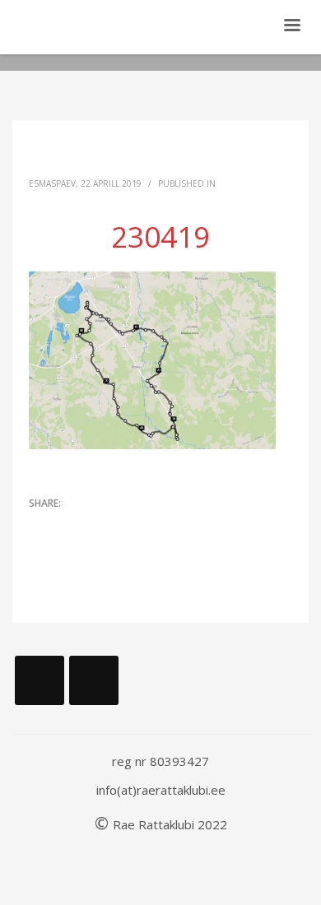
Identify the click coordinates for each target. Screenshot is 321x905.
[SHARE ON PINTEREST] (127, 526)
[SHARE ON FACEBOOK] (70, 526)
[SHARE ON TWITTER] (41, 527)
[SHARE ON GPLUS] (98, 526)
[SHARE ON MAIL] (156, 526)
